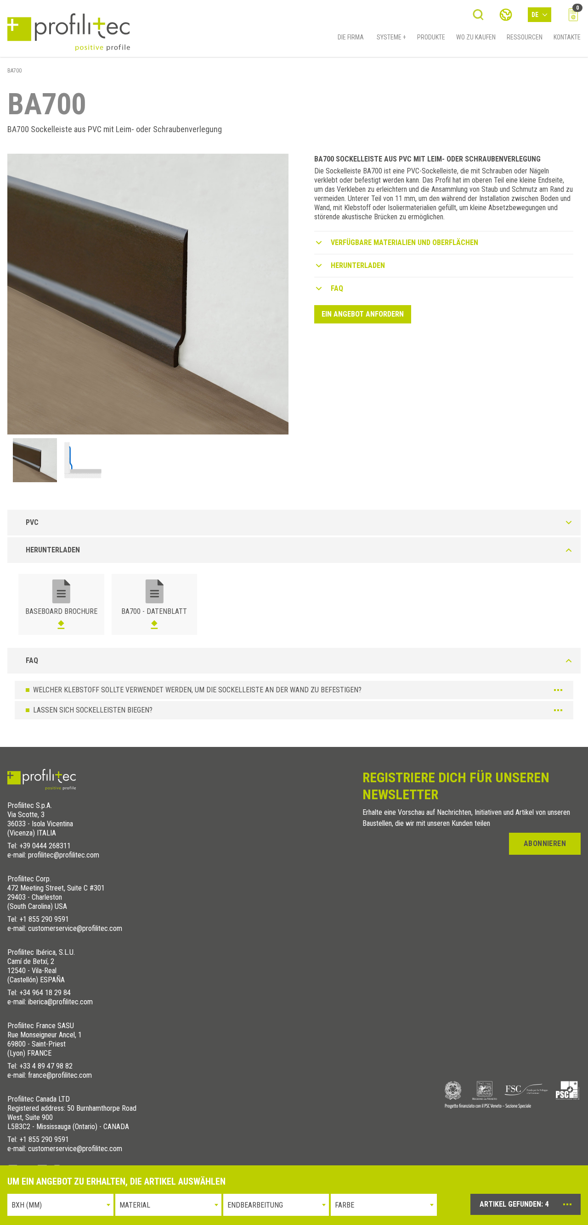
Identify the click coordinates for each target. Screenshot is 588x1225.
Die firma (351, 37)
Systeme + (391, 37)
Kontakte (567, 37)
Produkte (431, 37)
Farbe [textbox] (344, 1205)
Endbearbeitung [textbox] (255, 1205)
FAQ (337, 288)
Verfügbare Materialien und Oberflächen (404, 242)
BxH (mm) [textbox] (26, 1205)
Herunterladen (358, 265)
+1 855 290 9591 (44, 919)
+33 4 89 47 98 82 (46, 1066)
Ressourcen (525, 37)
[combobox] (60, 1205)
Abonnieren (545, 843)
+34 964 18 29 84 (45, 992)
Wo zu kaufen (476, 37)
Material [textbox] (134, 1205)
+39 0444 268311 (45, 845)
